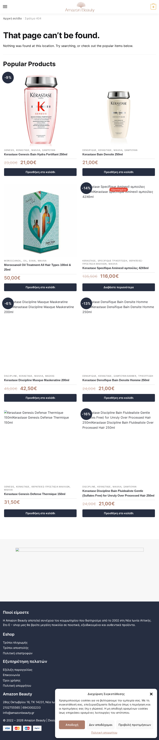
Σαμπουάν (48, 150)
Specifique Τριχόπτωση (112, 260)
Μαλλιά (35, 150)
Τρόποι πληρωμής (15, 642)
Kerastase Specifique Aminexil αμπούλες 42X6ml (115, 268)
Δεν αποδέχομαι (100, 725)
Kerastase (22, 150)
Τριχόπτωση (145, 376)
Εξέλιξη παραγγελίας (17, 670)
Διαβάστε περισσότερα (119, 287)
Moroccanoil (12, 260)
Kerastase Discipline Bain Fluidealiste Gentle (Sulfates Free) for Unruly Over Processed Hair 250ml (118, 493)
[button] (151, 694)
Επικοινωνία (11, 675)
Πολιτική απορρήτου (104, 732)
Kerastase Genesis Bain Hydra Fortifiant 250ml (35, 154)
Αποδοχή (72, 725)
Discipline (10, 376)
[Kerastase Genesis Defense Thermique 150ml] (40, 446)
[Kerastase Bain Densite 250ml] (118, 110)
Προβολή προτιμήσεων (134, 725)
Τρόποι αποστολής (16, 648)
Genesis (9, 150)
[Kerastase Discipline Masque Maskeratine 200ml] (40, 335)
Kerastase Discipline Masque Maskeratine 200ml (36, 380)
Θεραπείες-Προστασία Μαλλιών (50, 486)
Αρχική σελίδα (12, 18)
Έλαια (32, 260)
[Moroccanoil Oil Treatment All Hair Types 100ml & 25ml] (40, 220)
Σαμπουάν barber (125, 376)
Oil (25, 260)
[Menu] (9, 7)
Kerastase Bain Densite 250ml (102, 154)
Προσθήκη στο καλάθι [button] (40, 172)
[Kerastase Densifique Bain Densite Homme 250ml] (118, 335)
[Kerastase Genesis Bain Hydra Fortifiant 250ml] (40, 110)
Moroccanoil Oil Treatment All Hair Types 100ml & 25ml (37, 267)
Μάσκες (50, 376)
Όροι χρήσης (12, 680)
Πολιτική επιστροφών (18, 653)
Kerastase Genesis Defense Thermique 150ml (34, 494)
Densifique (89, 150)
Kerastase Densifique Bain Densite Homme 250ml (115, 380)
